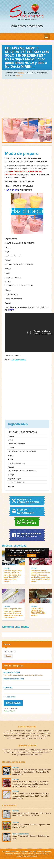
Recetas (19, 76)
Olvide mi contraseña (10, 708)
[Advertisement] (27, 98)
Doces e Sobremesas (20, 834)
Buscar (8, 656)
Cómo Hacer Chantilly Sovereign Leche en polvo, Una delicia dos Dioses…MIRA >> (31, 814)
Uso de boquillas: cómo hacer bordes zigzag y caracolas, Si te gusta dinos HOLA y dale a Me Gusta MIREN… (13, 613)
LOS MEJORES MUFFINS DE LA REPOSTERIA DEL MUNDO (38, 612)
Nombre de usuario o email (14, 679)
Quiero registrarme (10, 711)
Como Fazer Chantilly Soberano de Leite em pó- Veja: (31, 837)
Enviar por (29, 522)
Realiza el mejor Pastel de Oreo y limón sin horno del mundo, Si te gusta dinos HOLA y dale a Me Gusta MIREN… (13, 576)
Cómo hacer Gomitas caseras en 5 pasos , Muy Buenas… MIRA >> (31, 826)
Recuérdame (10, 697)
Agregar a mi (28, 501)
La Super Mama (19, 360)
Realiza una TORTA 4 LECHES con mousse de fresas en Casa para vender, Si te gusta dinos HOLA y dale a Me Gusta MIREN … (40, 576)
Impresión (25, 511)
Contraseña (8, 688)
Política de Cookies (32, 552)
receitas (20, 73)
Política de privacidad (29, 856)
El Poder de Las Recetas (27, 19)
